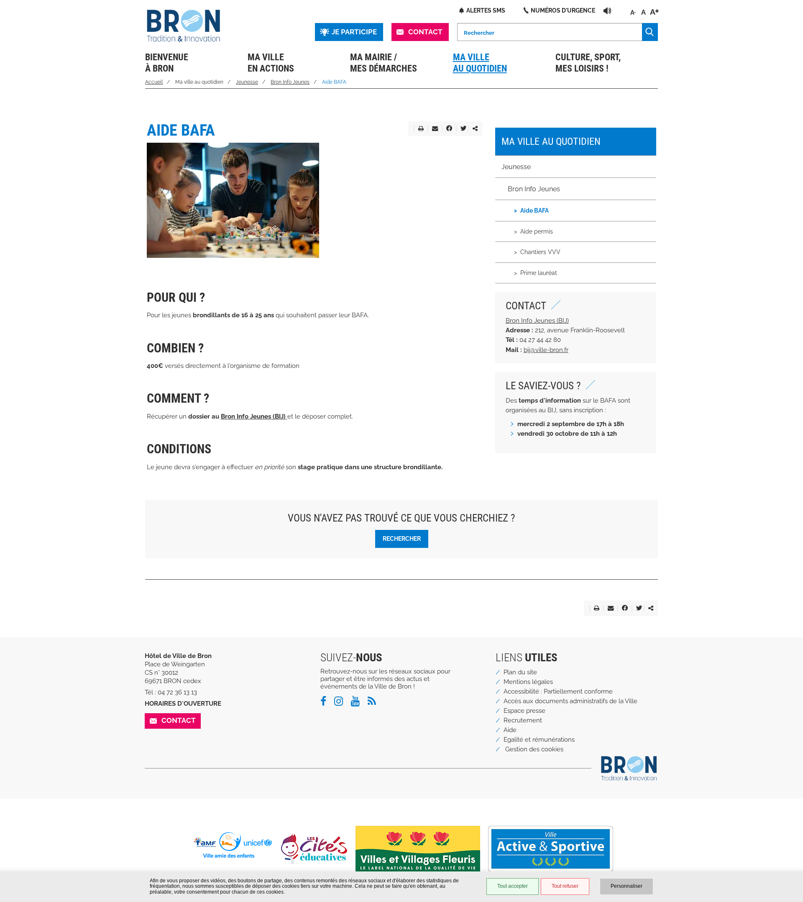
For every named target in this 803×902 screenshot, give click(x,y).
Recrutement (523, 720)
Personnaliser (626, 886)
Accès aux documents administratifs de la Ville (570, 701)
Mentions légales (528, 682)
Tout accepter (512, 886)
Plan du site (520, 672)
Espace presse (524, 710)
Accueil (154, 82)
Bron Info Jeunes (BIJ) (537, 320)
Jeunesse (247, 82)
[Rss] (375, 703)
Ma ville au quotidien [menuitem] (480, 63)
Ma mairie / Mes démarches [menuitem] (383, 63)
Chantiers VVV (540, 251)
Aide (510, 730)
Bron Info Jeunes (290, 82)
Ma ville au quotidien (551, 141)
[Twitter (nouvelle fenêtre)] (462, 128)
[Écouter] (608, 10)
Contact (425, 32)
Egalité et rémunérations (539, 739)
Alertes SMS (485, 10)
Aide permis (536, 231)
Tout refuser (565, 886)
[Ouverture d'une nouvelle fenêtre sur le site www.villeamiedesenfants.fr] (236, 845)
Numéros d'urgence (563, 10)
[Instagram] (341, 703)
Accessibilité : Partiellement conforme (558, 691)
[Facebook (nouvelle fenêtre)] (447, 128)
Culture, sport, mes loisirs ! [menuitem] (588, 63)
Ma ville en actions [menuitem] (271, 63)
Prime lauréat (538, 272)
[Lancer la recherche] (650, 32)
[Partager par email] (433, 128)
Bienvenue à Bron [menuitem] (166, 63)
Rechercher (402, 538)
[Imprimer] (419, 128)
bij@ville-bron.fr (546, 350)
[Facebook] (326, 703)
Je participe (354, 32)
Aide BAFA (534, 210)
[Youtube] (358, 703)
